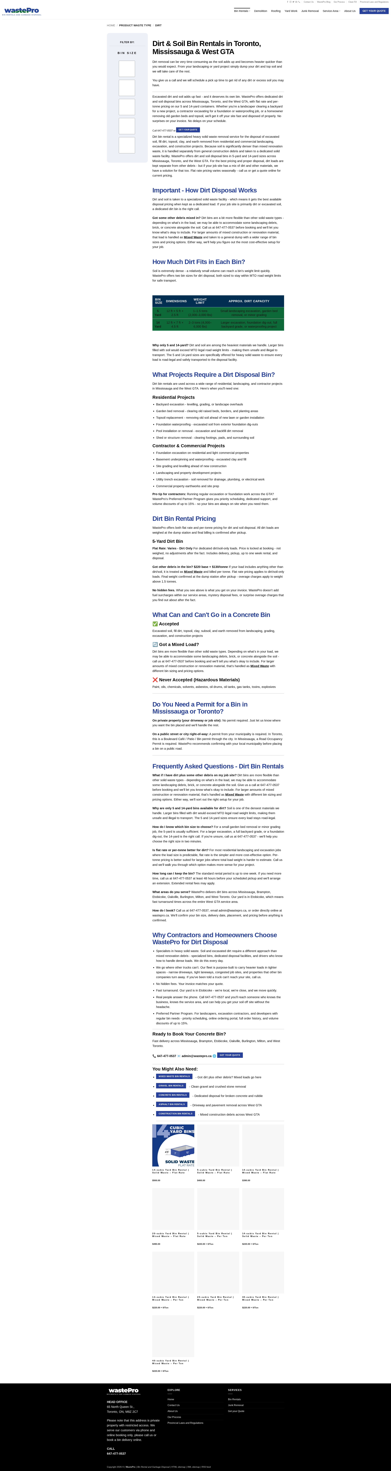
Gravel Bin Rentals (171, 1085)
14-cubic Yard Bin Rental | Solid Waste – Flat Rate (170, 1171)
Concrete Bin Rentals (173, 1095)
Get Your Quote (230, 1055)
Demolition (260, 11)
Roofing (276, 11)
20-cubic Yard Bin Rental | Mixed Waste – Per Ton (215, 1298)
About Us (350, 11)
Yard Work (291, 11)
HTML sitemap (178, 1467)
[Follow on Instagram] (290, 2)
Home (111, 25)
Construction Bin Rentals (175, 1113)
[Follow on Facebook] (288, 2)
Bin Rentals (241, 11)
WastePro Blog (323, 2)
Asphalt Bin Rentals (172, 1104)
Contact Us (309, 2)
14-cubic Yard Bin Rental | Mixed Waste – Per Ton (170, 1298)
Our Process (339, 2)
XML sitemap (193, 1467)
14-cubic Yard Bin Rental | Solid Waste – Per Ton (260, 1235)
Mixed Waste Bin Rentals (174, 1076)
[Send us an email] (296, 2)
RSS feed (206, 1467)
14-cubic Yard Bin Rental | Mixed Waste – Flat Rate (260, 1171)
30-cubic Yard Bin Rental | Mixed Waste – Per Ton (260, 1298)
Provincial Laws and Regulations (374, 2)
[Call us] (299, 2)
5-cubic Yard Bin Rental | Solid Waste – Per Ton (214, 1235)
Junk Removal (310, 11)
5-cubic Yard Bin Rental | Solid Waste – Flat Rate (214, 1171)
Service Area (330, 11)
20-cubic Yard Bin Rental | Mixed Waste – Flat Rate (170, 1235)
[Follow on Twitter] (293, 2)
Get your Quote (188, 130)
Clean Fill (352, 2)
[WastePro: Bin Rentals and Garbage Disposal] (21, 12)
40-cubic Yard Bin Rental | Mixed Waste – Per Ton (170, 1362)
